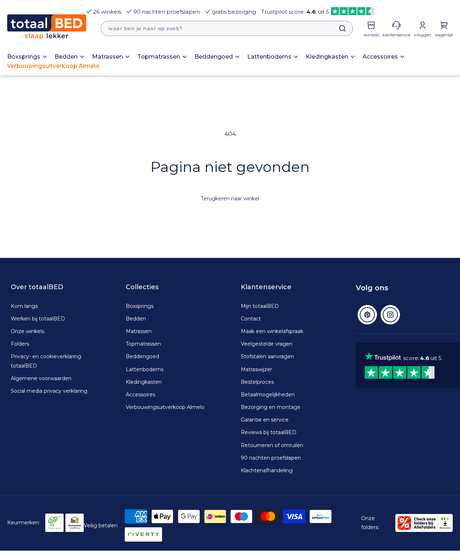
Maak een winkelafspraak (272, 331)
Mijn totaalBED (260, 306)
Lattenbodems (145, 369)
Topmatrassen (143, 344)
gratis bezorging (234, 11)
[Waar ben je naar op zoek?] (339, 28)
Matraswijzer (256, 369)
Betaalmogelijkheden (268, 394)
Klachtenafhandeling (267, 470)
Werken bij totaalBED (38, 318)
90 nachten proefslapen (166, 11)
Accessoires (140, 394)
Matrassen (139, 331)
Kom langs (24, 306)
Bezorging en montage (270, 407)
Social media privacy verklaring (49, 391)
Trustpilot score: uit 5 (295, 11)
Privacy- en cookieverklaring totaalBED (46, 361)
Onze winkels (27, 331)
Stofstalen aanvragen (267, 356)
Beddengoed (142, 356)
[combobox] (227, 28)
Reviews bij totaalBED (268, 432)
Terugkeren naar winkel (230, 198)
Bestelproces (257, 382)
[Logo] (46, 26)
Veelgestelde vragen (267, 344)
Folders (20, 344)
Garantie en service (265, 419)
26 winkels (107, 11)
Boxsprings (139, 306)
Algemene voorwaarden (41, 378)
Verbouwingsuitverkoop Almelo (165, 407)
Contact (251, 318)
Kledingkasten (144, 382)
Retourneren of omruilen (272, 445)
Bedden (136, 318)
